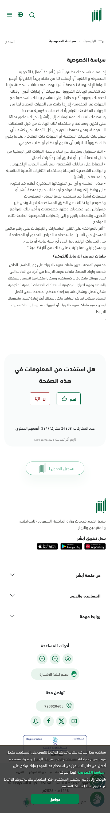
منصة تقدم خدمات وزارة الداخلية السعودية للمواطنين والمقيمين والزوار (62, 523)
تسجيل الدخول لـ (61, 468)
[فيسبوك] (48, 721)
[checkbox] (69, 398)
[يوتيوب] (74, 721)
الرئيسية (90, 40)
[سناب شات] (36, 721)
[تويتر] (61, 721)
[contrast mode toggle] (68, 659)
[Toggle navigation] (8, 14)
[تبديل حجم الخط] (55, 659)
